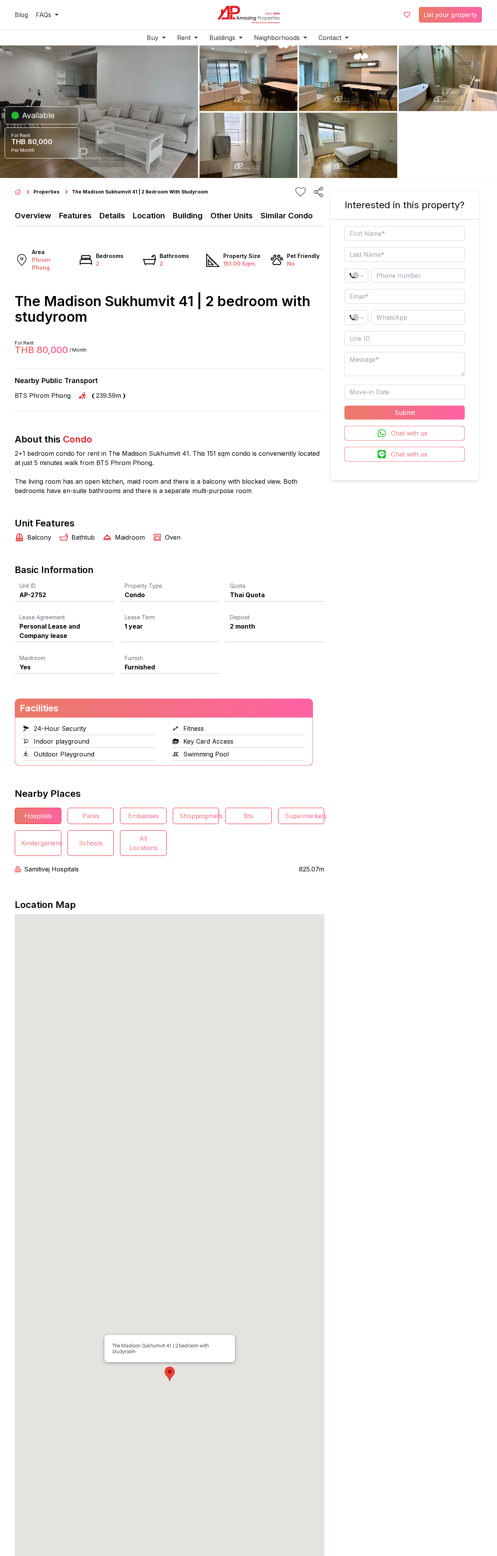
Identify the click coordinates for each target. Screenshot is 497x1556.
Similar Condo (287, 215)
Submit (404, 412)
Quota (237, 585)
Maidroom (32, 658)
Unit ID (27, 585)
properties (46, 192)
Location (149, 215)
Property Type (143, 585)
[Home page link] (18, 192)
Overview (33, 215)
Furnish (134, 658)
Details (112, 215)
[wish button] (406, 15)
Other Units (231, 215)
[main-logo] (248, 14)
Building (188, 215)
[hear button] (300, 192)
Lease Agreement (42, 617)
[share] (318, 192)
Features (75, 215)
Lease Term (140, 617)
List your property (450, 15)
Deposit (240, 617)
